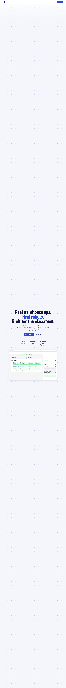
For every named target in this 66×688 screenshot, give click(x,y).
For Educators (38, 334)
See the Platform (28, 334)
